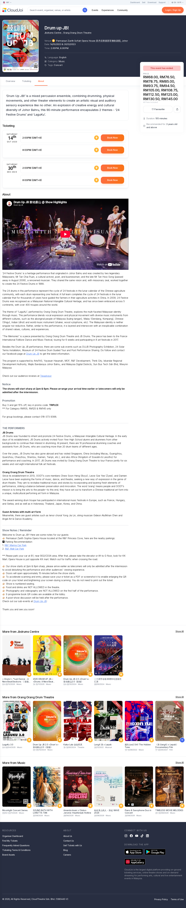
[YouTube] (136, 835)
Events (95, 10)
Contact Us (68, 840)
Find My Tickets (10, 840)
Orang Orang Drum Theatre (77, 32)
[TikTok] (142, 835)
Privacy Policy (161, 899)
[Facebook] (131, 835)
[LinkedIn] (147, 835)
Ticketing (26, 81)
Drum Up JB (32, 353)
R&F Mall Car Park (14, 548)
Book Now (112, 137)
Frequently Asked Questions (15, 845)
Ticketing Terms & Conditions (16, 850)
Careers (67, 854)
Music (62, 61)
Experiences (108, 10)
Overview (10, 81)
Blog (65, 850)
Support (162, 2)
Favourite (159, 109)
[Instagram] (125, 835)
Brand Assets (8, 854)
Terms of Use (177, 899)
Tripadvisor (46, 375)
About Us (67, 836)
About (41, 81)
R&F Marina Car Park (15, 545)
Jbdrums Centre (52, 32)
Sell (143, 2)
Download (152, 2)
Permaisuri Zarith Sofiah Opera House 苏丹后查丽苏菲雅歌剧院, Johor (92, 40)
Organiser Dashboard (12, 836)
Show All (180, 631)
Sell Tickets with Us (72, 845)
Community (122, 10)
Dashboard (135, 2)
